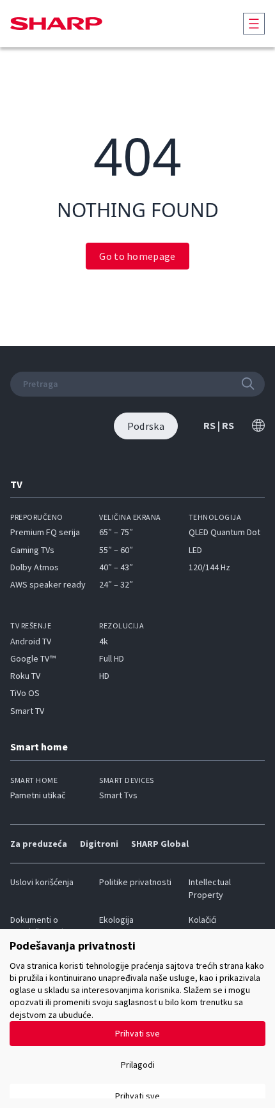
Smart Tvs (118, 795)
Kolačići (203, 919)
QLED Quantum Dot (224, 532)
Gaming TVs (32, 550)
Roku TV (25, 675)
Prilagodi (138, 1064)
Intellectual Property (210, 888)
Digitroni (99, 843)
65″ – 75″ (116, 532)
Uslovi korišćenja (42, 882)
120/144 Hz (209, 567)
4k (103, 641)
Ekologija (116, 919)
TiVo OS (25, 693)
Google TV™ (33, 658)
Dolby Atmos (34, 567)
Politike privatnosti (135, 882)
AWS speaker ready (48, 584)
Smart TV (27, 711)
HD (104, 675)
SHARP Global (160, 843)
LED (195, 550)
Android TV (30, 641)
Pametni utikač (37, 795)
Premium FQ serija (45, 532)
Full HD (111, 658)
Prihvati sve (137, 1033)
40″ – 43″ (116, 567)
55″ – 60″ (116, 550)
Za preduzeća (38, 843)
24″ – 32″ (116, 584)
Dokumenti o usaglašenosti (36, 925)
